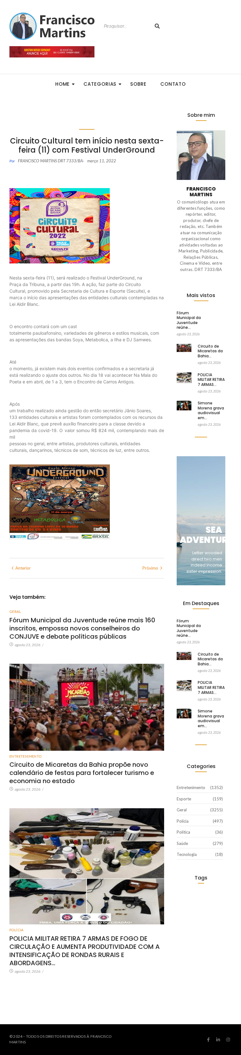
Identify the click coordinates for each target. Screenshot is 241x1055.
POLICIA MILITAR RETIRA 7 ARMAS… (211, 379)
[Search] (157, 26)
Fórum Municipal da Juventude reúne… (189, 320)
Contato (173, 84)
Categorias (99, 84)
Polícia (16, 930)
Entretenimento (25, 756)
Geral (15, 611)
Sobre (138, 84)
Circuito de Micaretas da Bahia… (210, 351)
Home (62, 84)
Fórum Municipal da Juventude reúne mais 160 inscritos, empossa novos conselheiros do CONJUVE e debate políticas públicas (82, 628)
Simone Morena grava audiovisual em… (211, 410)
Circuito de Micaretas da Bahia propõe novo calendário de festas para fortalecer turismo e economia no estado (81, 772)
